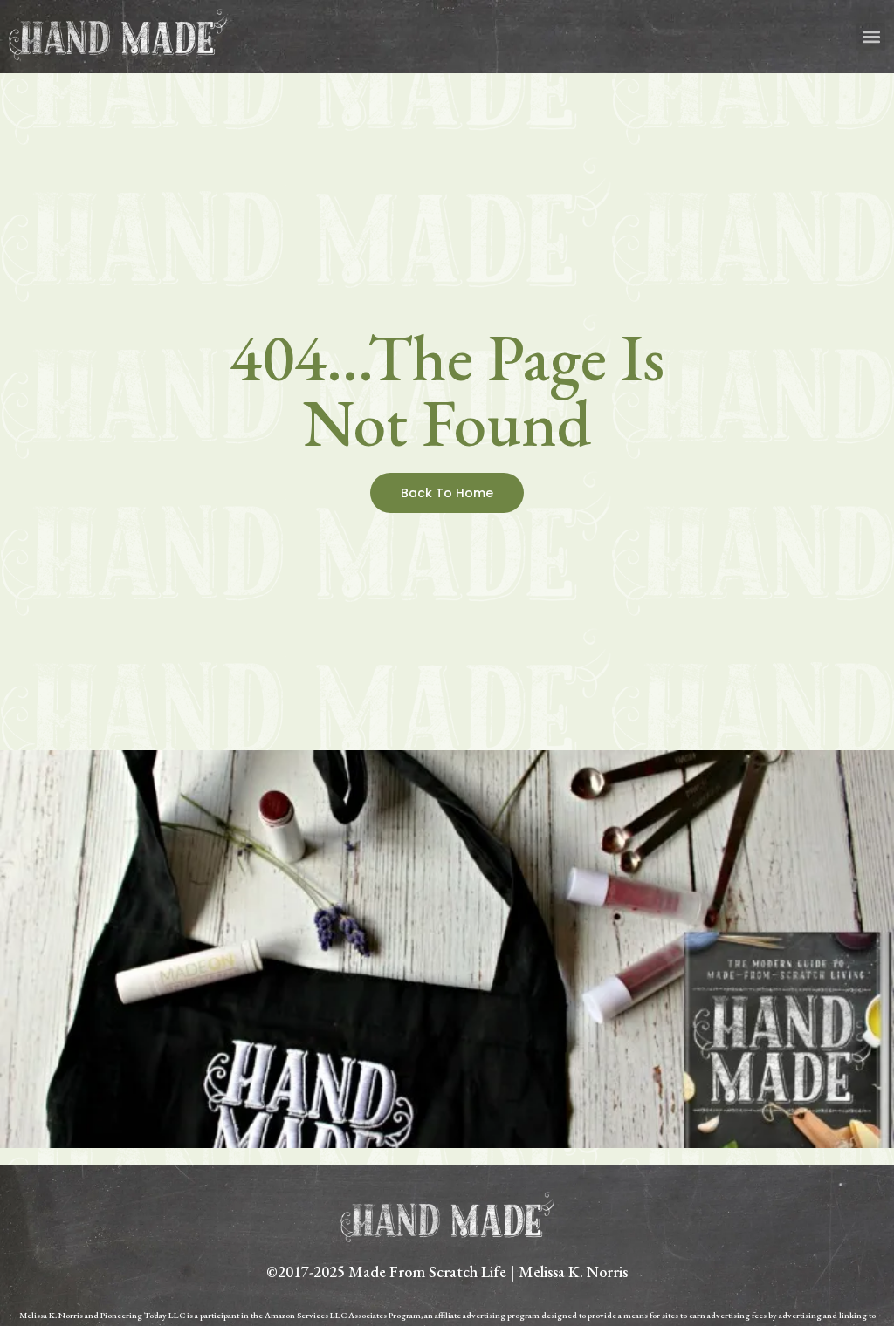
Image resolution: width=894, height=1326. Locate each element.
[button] (870, 37)
